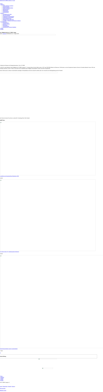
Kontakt (9, 386)
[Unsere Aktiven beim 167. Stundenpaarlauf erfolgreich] (48, 250)
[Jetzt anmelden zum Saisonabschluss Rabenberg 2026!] (48, 175)
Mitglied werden (3, 390)
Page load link (2, 388)
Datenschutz (5, 386)
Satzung (13, 386)
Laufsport (4, 33)
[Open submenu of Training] (3, 13)
